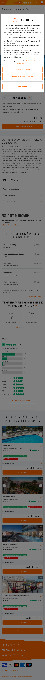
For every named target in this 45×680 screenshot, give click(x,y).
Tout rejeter (22, 86)
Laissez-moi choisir (22, 69)
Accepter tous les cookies (22, 76)
